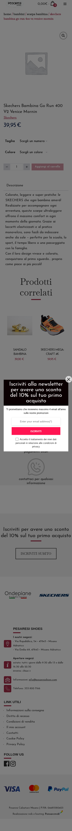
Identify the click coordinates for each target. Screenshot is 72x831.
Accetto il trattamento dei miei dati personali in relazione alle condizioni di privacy (36, 443)
